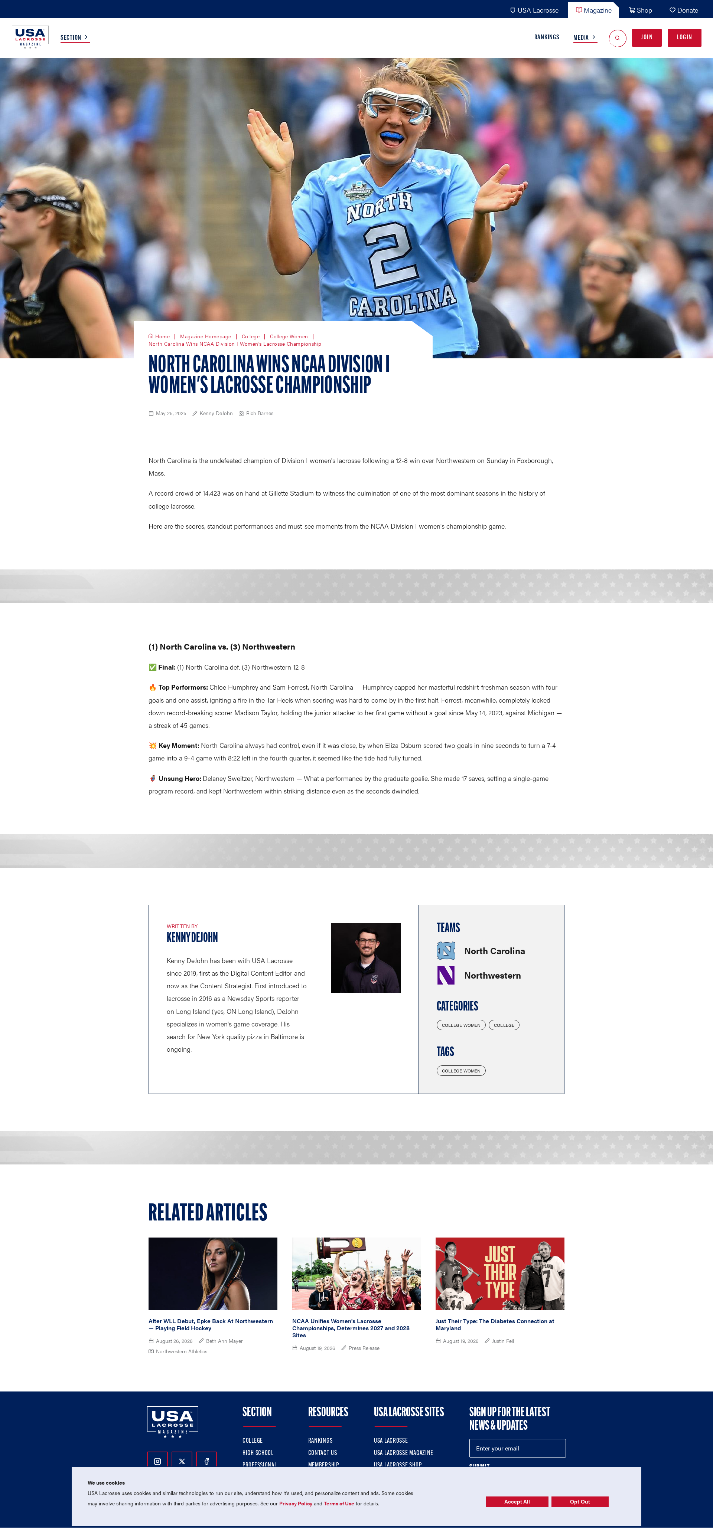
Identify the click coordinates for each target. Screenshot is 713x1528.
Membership (323, 1465)
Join (647, 37)
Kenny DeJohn (192, 938)
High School (258, 1453)
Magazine (598, 9)
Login (685, 37)
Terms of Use (339, 1503)
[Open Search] (617, 38)
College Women (289, 336)
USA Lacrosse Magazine (403, 1453)
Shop (644, 9)
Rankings (547, 37)
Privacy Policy (295, 1503)
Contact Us (322, 1453)
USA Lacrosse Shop (397, 1465)
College (251, 336)
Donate (687, 9)
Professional (259, 1465)
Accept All (517, 1502)
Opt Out (580, 1502)
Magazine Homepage (205, 336)
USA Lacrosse (538, 9)
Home (162, 336)
